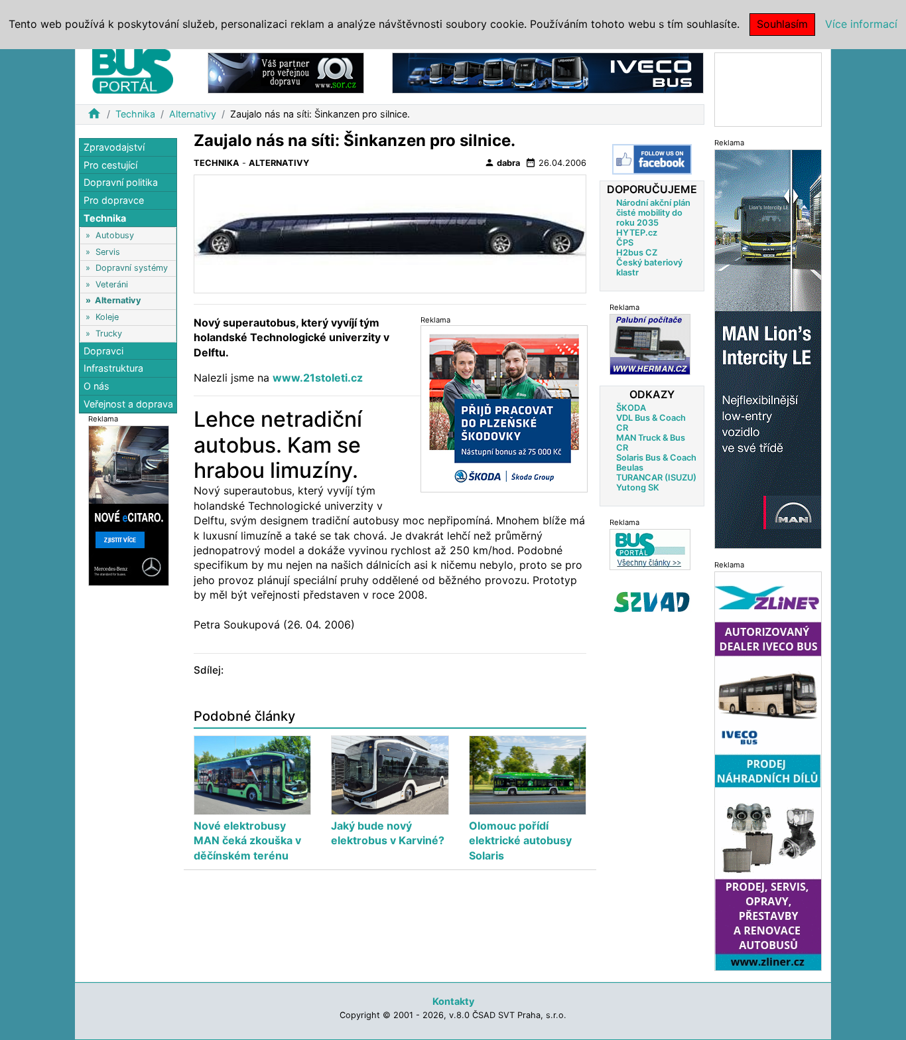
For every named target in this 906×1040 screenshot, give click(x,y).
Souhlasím (782, 24)
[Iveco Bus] (548, 72)
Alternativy (192, 113)
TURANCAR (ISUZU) (656, 478)
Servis (108, 251)
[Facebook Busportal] (652, 159)
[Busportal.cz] (133, 69)
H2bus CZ (636, 253)
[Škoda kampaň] (504, 408)
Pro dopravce (114, 200)
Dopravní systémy (132, 268)
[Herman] (650, 344)
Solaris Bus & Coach (656, 458)
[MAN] (768, 348)
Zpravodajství (114, 147)
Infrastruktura (113, 368)
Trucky (109, 333)
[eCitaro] (128, 505)
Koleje (107, 317)
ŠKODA (631, 408)
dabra (502, 162)
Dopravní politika (121, 182)
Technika (135, 113)
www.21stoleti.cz (318, 377)
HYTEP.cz (636, 233)
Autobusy (115, 235)
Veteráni (112, 284)
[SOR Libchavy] (286, 72)
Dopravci (103, 350)
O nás (96, 386)
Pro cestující (110, 165)
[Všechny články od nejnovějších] (650, 549)
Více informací (861, 24)
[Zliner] (768, 770)
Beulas (629, 468)
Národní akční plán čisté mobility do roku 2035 (653, 213)
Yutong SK (637, 487)
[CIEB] (768, 89)
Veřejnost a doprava (128, 403)
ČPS (624, 243)
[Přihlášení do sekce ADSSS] (652, 602)
